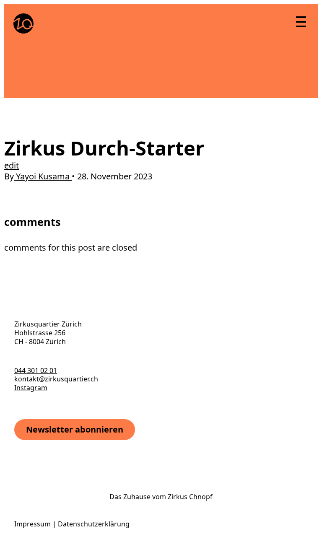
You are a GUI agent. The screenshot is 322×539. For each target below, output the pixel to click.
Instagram (30, 387)
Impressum (32, 524)
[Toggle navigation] (301, 21)
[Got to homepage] (23, 23)
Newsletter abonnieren (74, 429)
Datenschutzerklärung (94, 524)
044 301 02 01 (35, 370)
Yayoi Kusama (43, 176)
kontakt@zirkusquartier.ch (56, 379)
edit (11, 165)
